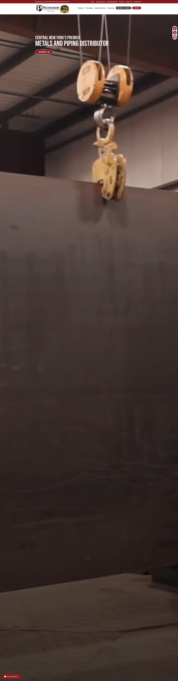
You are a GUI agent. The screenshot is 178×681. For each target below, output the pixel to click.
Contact (137, 8)
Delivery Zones (100, 2)
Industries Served (100, 8)
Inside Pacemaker (112, 2)
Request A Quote (123, 8)
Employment (137, 2)
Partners (122, 2)
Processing (89, 8)
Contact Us (44, 52)
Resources (111, 8)
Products (81, 8)
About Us (129, 2)
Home (92, 2)
